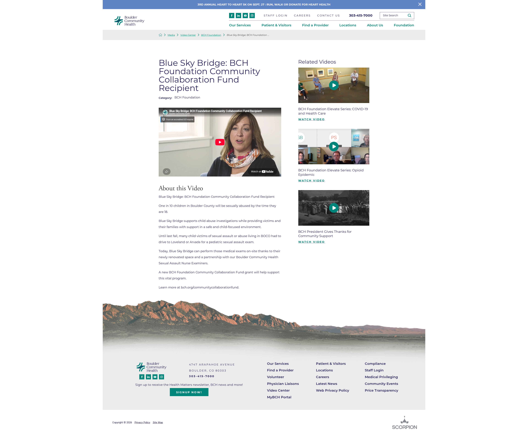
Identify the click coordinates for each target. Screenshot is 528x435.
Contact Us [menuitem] (328, 15)
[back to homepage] (160, 35)
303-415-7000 (360, 15)
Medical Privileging (381, 377)
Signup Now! (189, 392)
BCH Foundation (211, 35)
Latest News (326, 384)
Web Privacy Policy (332, 390)
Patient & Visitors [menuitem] (276, 25)
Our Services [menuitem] (240, 25)
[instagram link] (252, 15)
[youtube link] (245, 15)
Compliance (375, 364)
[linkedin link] (238, 15)
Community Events (381, 384)
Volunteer (275, 377)
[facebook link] (231, 15)
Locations (324, 370)
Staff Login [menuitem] (276, 15)
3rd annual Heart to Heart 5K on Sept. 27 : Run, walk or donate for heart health (264, 4)
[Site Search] (411, 15)
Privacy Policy (142, 422)
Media (171, 35)
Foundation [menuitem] (404, 25)
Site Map (158, 422)
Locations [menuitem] (347, 25)
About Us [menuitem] (375, 25)
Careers (322, 377)
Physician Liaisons (283, 384)
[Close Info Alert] (420, 4)
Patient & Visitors (331, 364)
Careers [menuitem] (302, 15)
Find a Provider (280, 370)
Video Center (188, 35)
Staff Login (374, 370)
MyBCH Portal (279, 397)
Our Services (278, 364)
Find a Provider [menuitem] (315, 25)
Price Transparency (381, 390)
